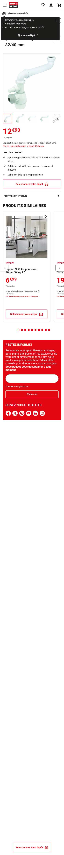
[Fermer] (56, 20)
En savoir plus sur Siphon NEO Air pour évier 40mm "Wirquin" (26, 267)
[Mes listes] (43, 5)
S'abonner (32, 394)
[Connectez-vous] (51, 5)
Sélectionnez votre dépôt (29, 184)
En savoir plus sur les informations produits (32, 196)
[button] (18, 330)
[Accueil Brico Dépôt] (13, 5)
